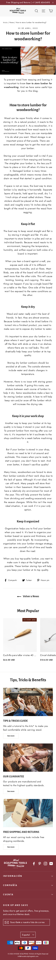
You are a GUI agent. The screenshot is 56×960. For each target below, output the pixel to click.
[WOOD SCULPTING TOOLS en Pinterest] (39, 863)
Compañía (10, 885)
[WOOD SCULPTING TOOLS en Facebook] (34, 863)
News (11, 22)
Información (12, 876)
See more (10, 736)
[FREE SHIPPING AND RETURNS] (28, 813)
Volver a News (30, 596)
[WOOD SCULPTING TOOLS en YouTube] (51, 863)
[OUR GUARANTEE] (28, 757)
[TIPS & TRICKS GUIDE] (28, 702)
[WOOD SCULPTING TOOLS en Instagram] (45, 863)
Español (26, 934)
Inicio (5, 22)
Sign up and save (15, 905)
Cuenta (8, 894)
